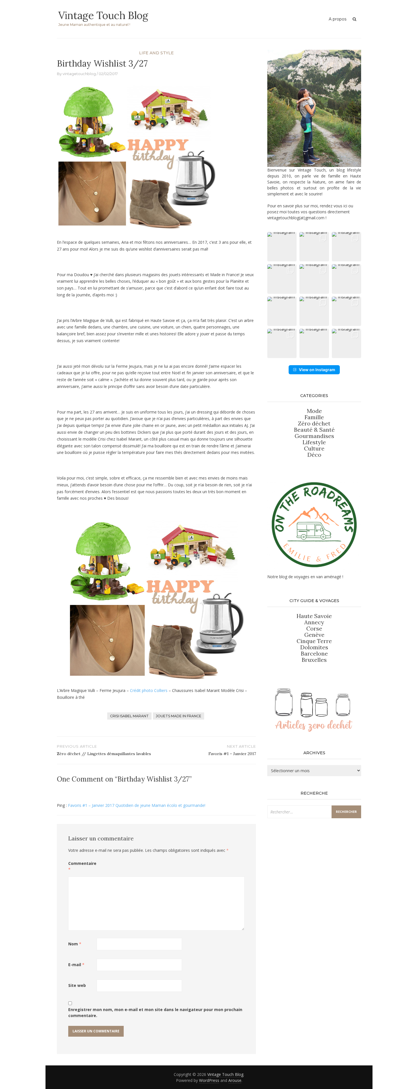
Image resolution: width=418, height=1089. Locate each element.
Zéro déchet (314, 423)
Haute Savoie (314, 615)
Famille (314, 417)
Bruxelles (314, 659)
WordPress (209, 1080)
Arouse (234, 1080)
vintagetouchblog (79, 73)
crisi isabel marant (129, 716)
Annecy (314, 622)
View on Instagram (317, 369)
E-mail (76, 964)
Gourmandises (314, 435)
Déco (314, 454)
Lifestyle (314, 442)
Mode (314, 410)
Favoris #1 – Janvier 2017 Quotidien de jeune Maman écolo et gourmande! (136, 805)
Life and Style (156, 52)
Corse (314, 628)
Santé (327, 429)
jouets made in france (178, 716)
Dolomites (314, 647)
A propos (337, 19)
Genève (314, 634)
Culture (314, 448)
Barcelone (314, 653)
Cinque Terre (314, 640)
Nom (74, 944)
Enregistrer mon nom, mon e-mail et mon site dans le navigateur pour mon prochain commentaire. (155, 1012)
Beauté (304, 429)
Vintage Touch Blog (103, 15)
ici (345, 205)
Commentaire (82, 866)
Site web (77, 985)
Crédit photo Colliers (148, 690)
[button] (282, 246)
